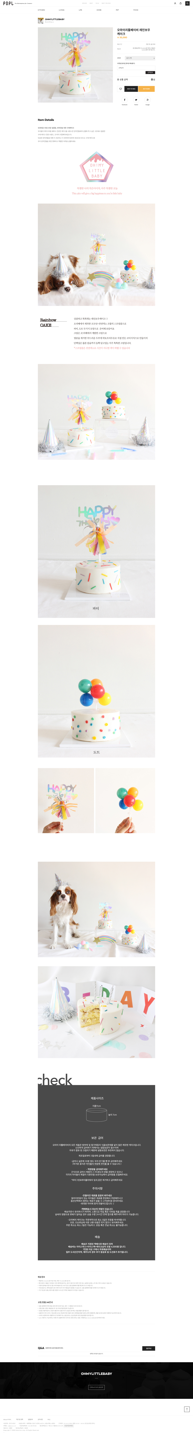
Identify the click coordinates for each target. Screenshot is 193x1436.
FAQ (49, 1419)
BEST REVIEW (106, 3)
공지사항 (40, 1419)
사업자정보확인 (68, 1426)
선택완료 (150, 72)
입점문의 (30, 1419)
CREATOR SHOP (96, 1387)
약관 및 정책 (19, 1419)
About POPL (7, 1419)
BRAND (84, 3)
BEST (91, 3)
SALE (97, 3)
